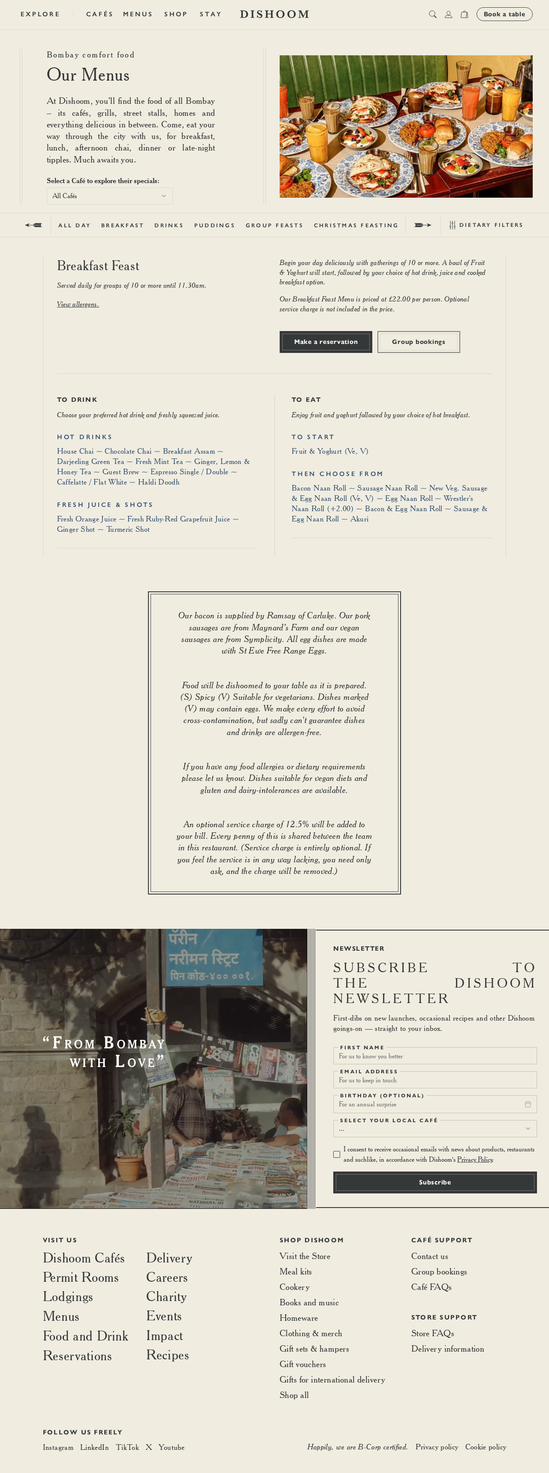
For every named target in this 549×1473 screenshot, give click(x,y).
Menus (138, 14)
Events (164, 1315)
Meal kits (296, 1271)
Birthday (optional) (382, 1096)
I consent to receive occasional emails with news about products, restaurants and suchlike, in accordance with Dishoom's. (439, 1154)
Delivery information (447, 1348)
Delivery (169, 1257)
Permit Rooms (81, 1276)
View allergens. (78, 304)
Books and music (309, 1302)
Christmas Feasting (356, 225)
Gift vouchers (303, 1364)
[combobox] (110, 196)
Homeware (299, 1317)
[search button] (433, 14)
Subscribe (435, 1182)
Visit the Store (305, 1255)
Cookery (295, 1286)
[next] (422, 225)
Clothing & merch (311, 1333)
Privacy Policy (474, 1159)
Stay (211, 14)
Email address (369, 1072)
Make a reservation (326, 342)
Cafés (100, 14)
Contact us (429, 1255)
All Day (74, 225)
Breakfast (122, 225)
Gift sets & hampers (314, 1348)
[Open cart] (464, 14)
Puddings (214, 225)
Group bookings (419, 342)
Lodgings (68, 1296)
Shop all (294, 1394)
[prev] (33, 225)
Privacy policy (437, 1446)
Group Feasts (275, 225)
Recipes (167, 1354)
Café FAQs (431, 1286)
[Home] (274, 14)
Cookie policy (486, 1446)
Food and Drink (86, 1335)
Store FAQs (432, 1333)
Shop (176, 14)
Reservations (77, 1355)
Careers (167, 1276)
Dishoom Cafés (84, 1257)
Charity (166, 1296)
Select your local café (389, 1121)
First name (362, 1048)
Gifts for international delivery (332, 1379)
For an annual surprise (367, 1104)
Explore (40, 14)
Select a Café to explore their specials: (103, 180)
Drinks (169, 225)
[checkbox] (336, 1154)
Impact (164, 1335)
